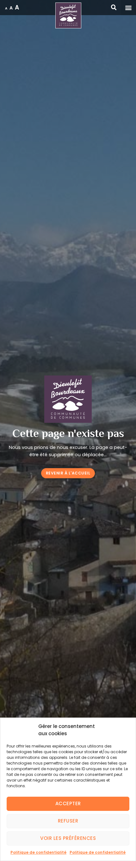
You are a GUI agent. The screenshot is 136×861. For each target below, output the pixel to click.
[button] (128, 7)
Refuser (68, 820)
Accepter (68, 803)
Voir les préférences (68, 838)
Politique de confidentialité (38, 852)
